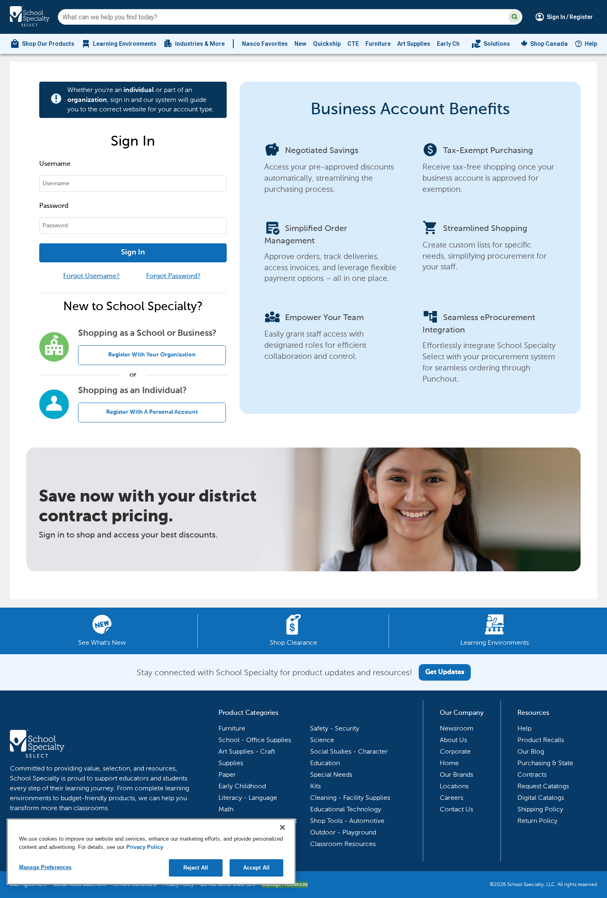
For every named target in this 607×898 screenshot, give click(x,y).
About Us (453, 740)
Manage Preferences (45, 867)
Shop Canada (549, 43)
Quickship (327, 43)
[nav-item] (490, 43)
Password (54, 206)
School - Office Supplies (254, 740)
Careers (451, 797)
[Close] (282, 827)
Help (591, 43)
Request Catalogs (543, 786)
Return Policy (537, 821)
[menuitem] (42, 43)
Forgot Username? (91, 276)
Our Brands (456, 774)
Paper (227, 774)
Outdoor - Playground (343, 832)
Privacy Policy (144, 847)
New (300, 43)
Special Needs (331, 774)
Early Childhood (459, 43)
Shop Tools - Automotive (347, 821)
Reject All (195, 868)
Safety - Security (334, 728)
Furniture (378, 43)
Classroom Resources (343, 844)
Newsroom (457, 728)
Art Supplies (413, 43)
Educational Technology (345, 809)
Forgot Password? (173, 276)
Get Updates (444, 672)
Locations (454, 786)
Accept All (256, 868)
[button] (514, 17)
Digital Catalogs (540, 797)
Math (225, 809)
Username (55, 164)
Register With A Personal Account (152, 412)
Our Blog (530, 751)
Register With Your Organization (152, 355)
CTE (353, 43)
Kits (315, 786)
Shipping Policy (540, 809)
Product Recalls (540, 740)
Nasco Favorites (265, 43)
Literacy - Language (247, 797)
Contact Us (456, 809)
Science (322, 740)
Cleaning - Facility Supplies (350, 797)
